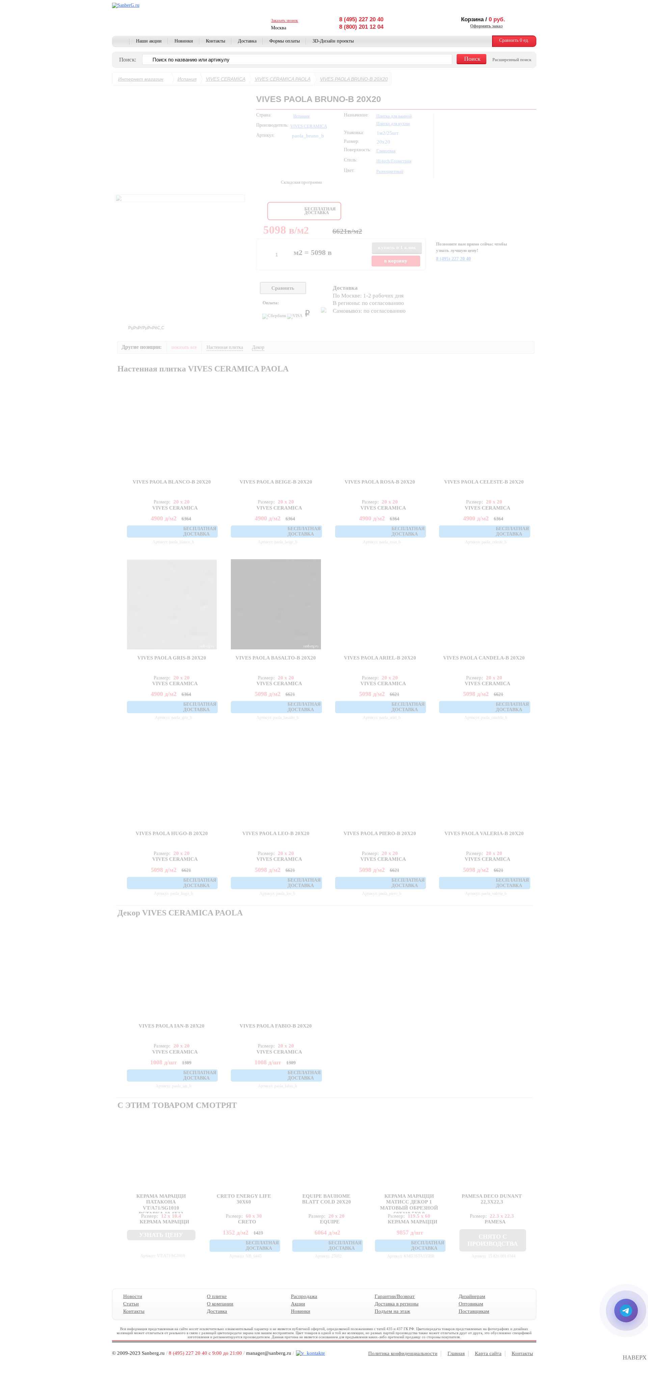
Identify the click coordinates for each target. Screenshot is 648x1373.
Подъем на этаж (392, 1311)
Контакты (215, 41)
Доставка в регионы (396, 1303)
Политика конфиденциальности (402, 1353)
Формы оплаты (284, 41)
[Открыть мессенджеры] (626, 1310)
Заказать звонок (284, 20)
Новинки (183, 41)
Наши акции (149, 41)
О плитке (217, 1296)
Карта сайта (488, 1353)
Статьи (131, 1303)
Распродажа (304, 1296)
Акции (298, 1303)
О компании (220, 1303)
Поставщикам (473, 1311)
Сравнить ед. (514, 40)
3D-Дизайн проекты (333, 41)
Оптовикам (470, 1303)
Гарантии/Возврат (395, 1296)
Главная (121, 41)
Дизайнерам (471, 1296)
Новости (132, 1296)
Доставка (247, 41)
